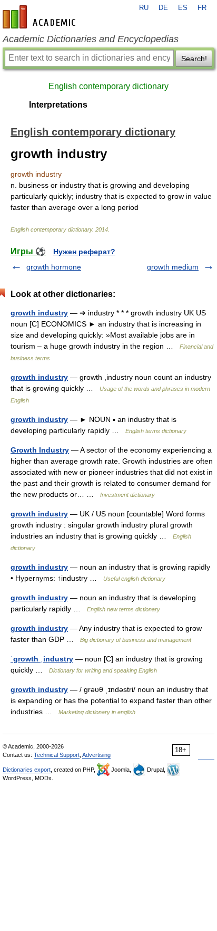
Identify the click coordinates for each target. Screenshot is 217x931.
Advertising (96, 755)
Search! (194, 58)
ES (183, 8)
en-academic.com (40, 16)
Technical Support (57, 755)
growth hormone (53, 267)
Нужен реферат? (84, 251)
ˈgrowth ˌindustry (42, 659)
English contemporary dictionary (108, 86)
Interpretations (58, 104)
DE (163, 8)
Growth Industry (40, 450)
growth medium (173, 267)
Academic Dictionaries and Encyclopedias (91, 39)
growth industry (39, 313)
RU (144, 8)
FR (202, 8)
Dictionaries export (27, 769)
